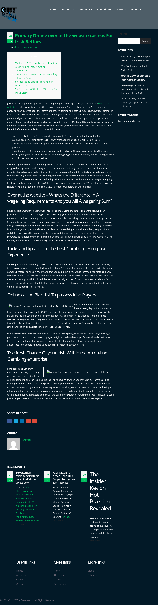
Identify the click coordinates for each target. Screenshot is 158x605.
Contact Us (85, 9)
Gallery (19, 579)
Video (91, 570)
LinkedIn (22, 421)
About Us (68, 9)
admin (16, 47)
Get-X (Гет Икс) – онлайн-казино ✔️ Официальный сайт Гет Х (134, 102)
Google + (28, 421)
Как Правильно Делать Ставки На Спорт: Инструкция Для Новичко (64, 477)
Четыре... (66, 516)
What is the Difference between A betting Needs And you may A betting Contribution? (36, 67)
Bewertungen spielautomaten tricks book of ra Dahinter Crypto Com (27, 477)
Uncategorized (30, 47)
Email (34, 421)
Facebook (9, 421)
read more (21, 524)
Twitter (16, 421)
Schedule (136, 9)
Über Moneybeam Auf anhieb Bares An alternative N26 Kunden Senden (24, 494)
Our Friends (104, 9)
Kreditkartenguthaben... (28, 520)
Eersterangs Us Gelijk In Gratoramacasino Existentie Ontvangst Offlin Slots (135, 89)
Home (53, 9)
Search (122, 34)
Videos (121, 9)
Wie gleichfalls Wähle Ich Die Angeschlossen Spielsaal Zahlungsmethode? (26, 509)
